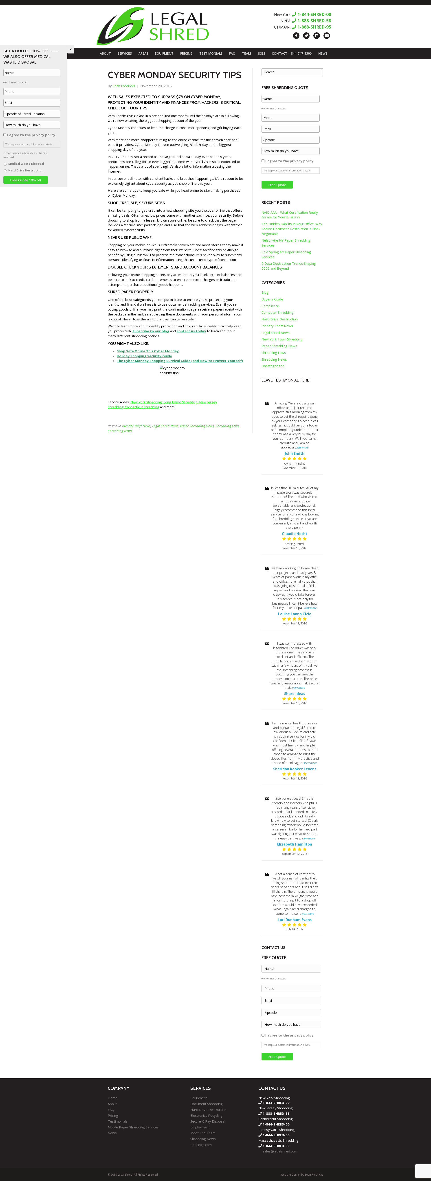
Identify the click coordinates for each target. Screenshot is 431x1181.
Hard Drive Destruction (280, 319)
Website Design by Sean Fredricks (302, 1175)
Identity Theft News (136, 426)
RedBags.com (201, 1144)
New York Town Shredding (282, 339)
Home (112, 1098)
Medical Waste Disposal (26, 164)
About (105, 53)
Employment (200, 1127)
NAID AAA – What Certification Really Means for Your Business (290, 215)
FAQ (232, 53)
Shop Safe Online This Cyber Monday (148, 351)
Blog (265, 292)
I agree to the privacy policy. (289, 161)
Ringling (300, 464)
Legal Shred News (165, 426)
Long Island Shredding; (180, 402)
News (322, 53)
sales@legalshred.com (280, 1151)
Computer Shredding (277, 312)
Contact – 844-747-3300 (292, 53)
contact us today (191, 331)
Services (125, 53)
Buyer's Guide (272, 299)
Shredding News (120, 430)
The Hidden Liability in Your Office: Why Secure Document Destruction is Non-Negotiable (292, 229)
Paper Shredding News (197, 426)
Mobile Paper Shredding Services (133, 1127)
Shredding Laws (227, 426)
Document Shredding (206, 1103)
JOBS (261, 53)
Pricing (186, 53)
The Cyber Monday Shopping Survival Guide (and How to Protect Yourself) (180, 360)
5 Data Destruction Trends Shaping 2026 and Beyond (289, 266)
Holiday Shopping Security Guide (144, 356)
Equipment (164, 53)
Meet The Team (203, 1133)
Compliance (270, 306)
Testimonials (210, 53)
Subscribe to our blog (150, 331)
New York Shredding (146, 402)
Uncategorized (273, 366)
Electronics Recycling (206, 1115)
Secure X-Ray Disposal (207, 1121)
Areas (143, 53)
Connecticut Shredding (142, 407)
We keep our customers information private (287, 170)
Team (246, 53)
